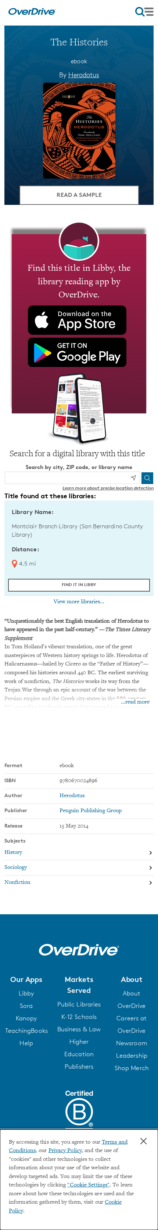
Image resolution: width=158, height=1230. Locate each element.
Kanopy (26, 1018)
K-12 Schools (79, 1016)
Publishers (79, 1066)
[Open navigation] (144, 11)
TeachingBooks (26, 1030)
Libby (26, 993)
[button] (26, 979)
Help (26, 1043)
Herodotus (83, 75)
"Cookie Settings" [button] (88, 1185)
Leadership (131, 1055)
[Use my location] (133, 478)
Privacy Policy (65, 1151)
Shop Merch (132, 1068)
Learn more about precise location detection (108, 488)
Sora (26, 1005)
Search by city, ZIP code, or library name (79, 467)
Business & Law (79, 1029)
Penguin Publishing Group (91, 811)
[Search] (147, 478)
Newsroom (131, 1043)
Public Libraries (79, 1004)
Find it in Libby (79, 584)
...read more (135, 702)
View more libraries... (79, 602)
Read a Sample (79, 194)
